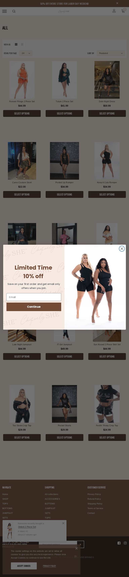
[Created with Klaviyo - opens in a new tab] (64, 331)
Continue (34, 307)
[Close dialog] (122, 248)
